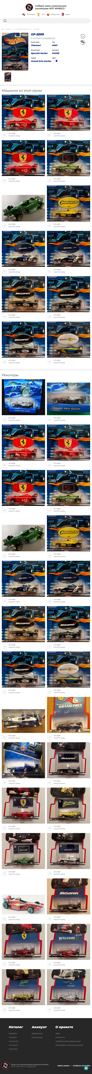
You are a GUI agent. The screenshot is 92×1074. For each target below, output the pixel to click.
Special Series (39, 53)
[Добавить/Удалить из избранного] (82, 35)
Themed (13, 1037)
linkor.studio (31, 1066)
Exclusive (13, 1049)
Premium (13, 1045)
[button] (3, 77)
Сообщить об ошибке (81, 1065)
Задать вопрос (63, 1065)
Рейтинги (60, 1037)
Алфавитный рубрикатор (68, 1041)
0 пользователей (48, 38)
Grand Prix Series (41, 61)
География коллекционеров (69, 1045)
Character (14, 1041)
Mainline (13, 1034)
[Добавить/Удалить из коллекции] (82, 41)
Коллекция (37, 1037)
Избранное (37, 1034)
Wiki (57, 1034)
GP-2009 (12, 133)
